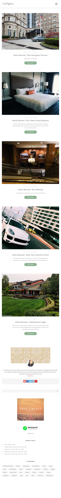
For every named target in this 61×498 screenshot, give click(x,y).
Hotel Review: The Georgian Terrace (30, 55)
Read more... (31, 376)
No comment (29, 52)
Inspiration (28, 469)
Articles (18, 466)
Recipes (41, 472)
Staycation (5, 475)
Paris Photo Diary (9, 444)
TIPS (27, 475)
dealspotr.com (30, 433)
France (44, 466)
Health (50, 466)
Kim (25, 52)
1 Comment (29, 186)
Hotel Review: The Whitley (30, 189)
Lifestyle (45, 469)
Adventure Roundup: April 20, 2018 (15, 451)
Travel (32, 475)
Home (4, 469)
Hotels (21, 469)
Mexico (5, 472)
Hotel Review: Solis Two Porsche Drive (30, 255)
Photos (34, 472)
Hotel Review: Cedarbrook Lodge (30, 322)
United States (49, 475)
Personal (27, 472)
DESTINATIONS (36, 466)
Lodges (52, 469)
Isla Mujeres (37, 469)
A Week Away (26, 466)
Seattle (48, 472)
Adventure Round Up (8, 466)
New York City (13, 472)
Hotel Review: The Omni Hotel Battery (30, 120)
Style (21, 475)
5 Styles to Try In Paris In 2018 (14, 449)
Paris (21, 472)
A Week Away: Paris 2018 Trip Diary (15, 447)
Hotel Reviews (13, 469)
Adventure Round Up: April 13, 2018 (15, 454)
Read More (30, 63)
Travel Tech (40, 475)
